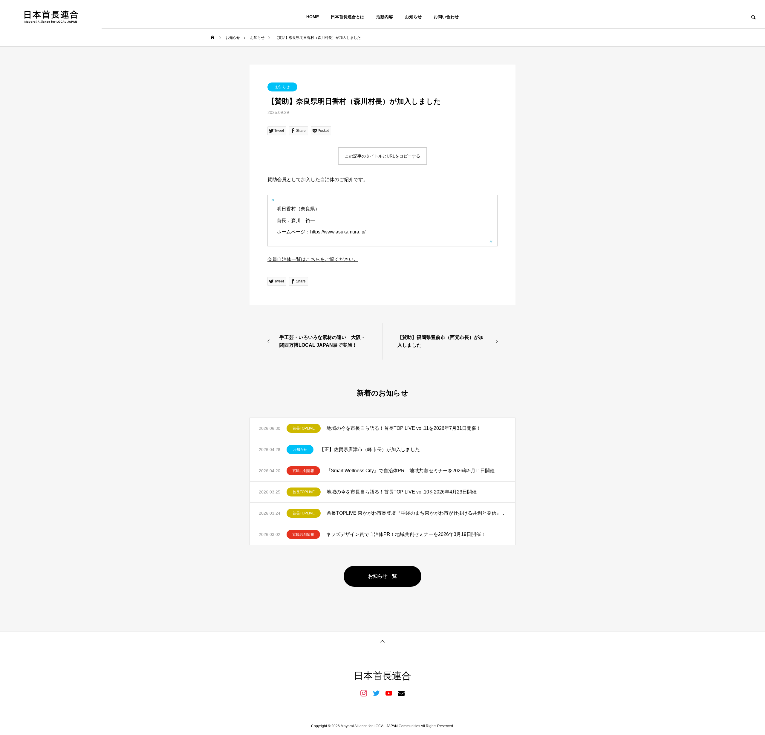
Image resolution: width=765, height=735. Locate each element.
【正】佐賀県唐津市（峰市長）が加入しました (369, 449)
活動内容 (384, 16)
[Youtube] (388, 693)
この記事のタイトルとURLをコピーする (382, 156)
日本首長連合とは (347, 16)
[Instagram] (363, 693)
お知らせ (413, 16)
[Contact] (401, 693)
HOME (312, 16)
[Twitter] (376, 693)
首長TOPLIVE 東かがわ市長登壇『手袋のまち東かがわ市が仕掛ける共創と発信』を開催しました (416, 513)
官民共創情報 (303, 471)
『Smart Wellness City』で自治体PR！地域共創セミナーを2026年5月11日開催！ (412, 470)
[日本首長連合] (51, 17)
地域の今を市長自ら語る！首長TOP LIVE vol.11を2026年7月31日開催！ (404, 428)
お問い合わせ (446, 16)
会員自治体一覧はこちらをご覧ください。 (312, 259)
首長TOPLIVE (304, 428)
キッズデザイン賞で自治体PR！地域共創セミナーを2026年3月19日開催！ (406, 534)
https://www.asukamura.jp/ (337, 231)
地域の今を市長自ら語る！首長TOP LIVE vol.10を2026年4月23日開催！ (404, 491)
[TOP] (382, 641)
